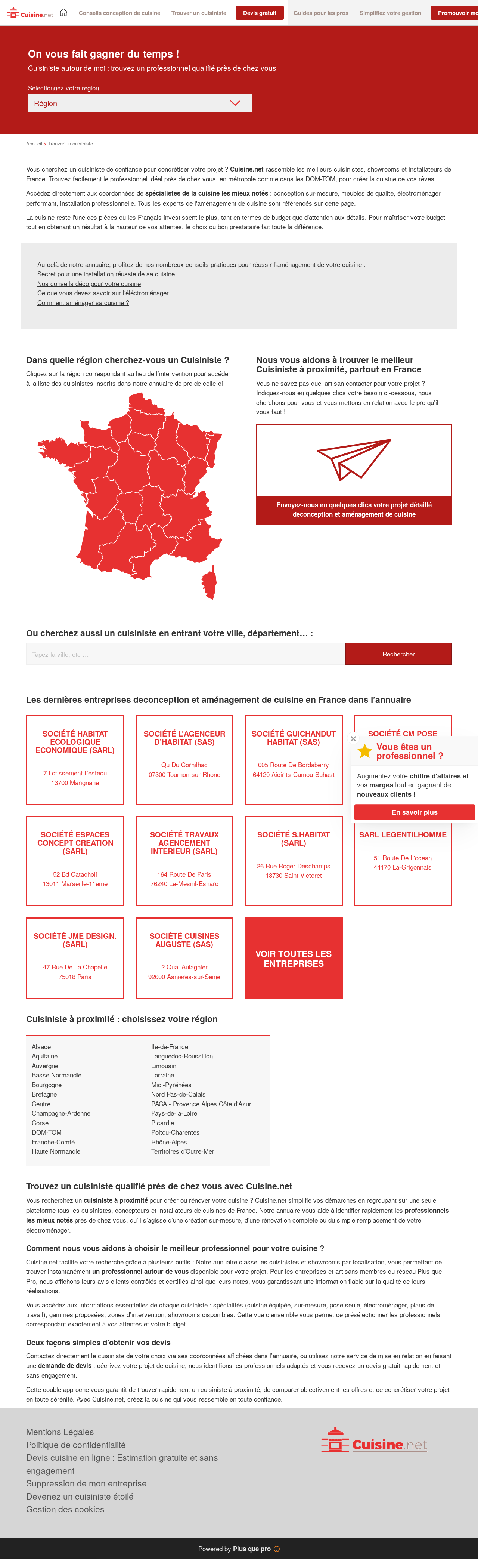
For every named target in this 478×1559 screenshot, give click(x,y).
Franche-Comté (53, 1141)
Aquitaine (45, 1055)
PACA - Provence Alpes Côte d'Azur (201, 1103)
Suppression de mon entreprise (86, 1483)
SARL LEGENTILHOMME (403, 834)
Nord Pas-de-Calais (178, 1093)
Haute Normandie (56, 1151)
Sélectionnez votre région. (64, 87)
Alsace (41, 1046)
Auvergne (45, 1065)
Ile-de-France (169, 1046)
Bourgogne (47, 1084)
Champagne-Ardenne (61, 1112)
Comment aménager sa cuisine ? (83, 302)
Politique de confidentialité (76, 1444)
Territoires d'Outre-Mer (182, 1151)
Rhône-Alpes (169, 1141)
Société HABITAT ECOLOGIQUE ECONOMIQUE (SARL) (75, 741)
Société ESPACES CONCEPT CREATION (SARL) (75, 842)
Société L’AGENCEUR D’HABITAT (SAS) (184, 737)
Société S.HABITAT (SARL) (293, 838)
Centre (41, 1103)
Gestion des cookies (65, 1509)
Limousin (163, 1065)
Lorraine (162, 1074)
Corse (40, 1122)
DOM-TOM (47, 1132)
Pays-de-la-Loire (174, 1112)
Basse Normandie (56, 1074)
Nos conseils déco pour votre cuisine (89, 283)
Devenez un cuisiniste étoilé (80, 1496)
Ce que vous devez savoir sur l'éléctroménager (103, 292)
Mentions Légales (60, 1431)
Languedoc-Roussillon (182, 1055)
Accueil (34, 143)
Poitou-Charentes (175, 1132)
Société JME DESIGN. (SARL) (75, 939)
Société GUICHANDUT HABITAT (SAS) (294, 737)
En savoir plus (415, 812)
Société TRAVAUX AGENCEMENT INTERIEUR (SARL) (184, 842)
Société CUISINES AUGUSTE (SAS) (184, 939)
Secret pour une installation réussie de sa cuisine (107, 273)
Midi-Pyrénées (171, 1084)
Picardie (162, 1122)
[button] (119, 13)
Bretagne (44, 1093)
